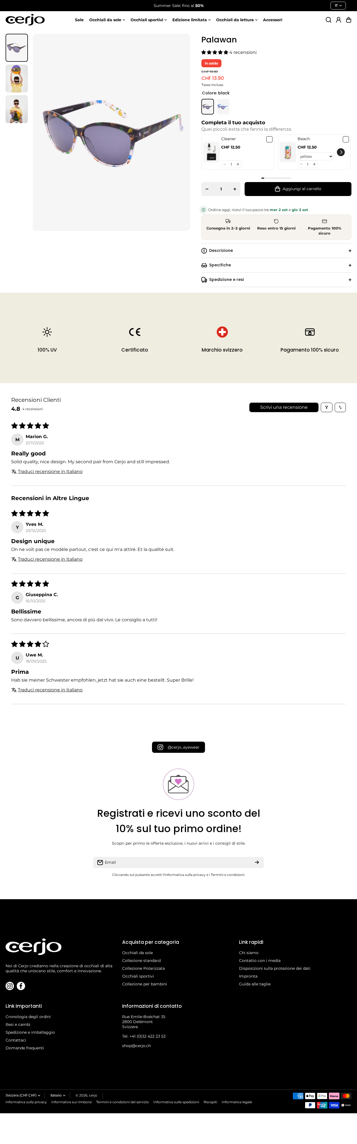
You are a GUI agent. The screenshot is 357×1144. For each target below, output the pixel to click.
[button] (348, 20)
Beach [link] (304, 138)
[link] (211, 152)
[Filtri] (326, 407)
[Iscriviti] (257, 862)
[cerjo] (25, 19)
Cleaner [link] (228, 138)
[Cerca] (328, 20)
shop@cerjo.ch (136, 1045)
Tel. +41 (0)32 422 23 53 (144, 1036)
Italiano (56, 1095)
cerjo (93, 1095)
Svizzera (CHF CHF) (21, 1095)
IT (336, 6)
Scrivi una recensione (284, 407)
